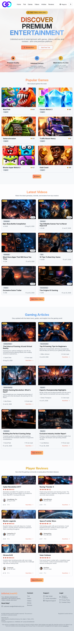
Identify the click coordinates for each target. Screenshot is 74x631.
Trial (24, 4)
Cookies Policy (65, 602)
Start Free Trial (45, 47)
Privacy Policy (65, 600)
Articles (43, 4)
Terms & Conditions (64, 596)
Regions (64, 4)
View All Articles (37, 453)
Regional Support (50, 600)
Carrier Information (50, 598)
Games (30, 4)
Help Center (49, 596)
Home (19, 4)
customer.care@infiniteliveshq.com (14, 606)
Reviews (51, 4)
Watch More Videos (37, 299)
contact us (65, 626)
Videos (37, 4)
